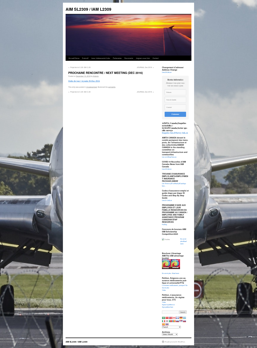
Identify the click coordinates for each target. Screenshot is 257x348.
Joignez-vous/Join (143, 58)
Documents (128, 58)
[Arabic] (163, 317)
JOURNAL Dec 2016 (145, 67)
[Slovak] (184, 321)
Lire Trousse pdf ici (168, 183)
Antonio (96, 76)
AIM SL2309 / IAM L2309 (88, 9)
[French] (177, 317)
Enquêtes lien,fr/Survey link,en (175, 132)
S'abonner (175, 114)
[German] (181, 317)
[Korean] (167, 321)
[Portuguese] (170, 321)
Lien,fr (164, 72)
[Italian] (163, 321)
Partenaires (117, 58)
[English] (174, 317)
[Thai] (167, 324)
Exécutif (85, 58)
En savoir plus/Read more (183, 241)
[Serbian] (181, 321)
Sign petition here (167, 307)
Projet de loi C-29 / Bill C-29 (79, 67)
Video (164, 290)
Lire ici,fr (165, 157)
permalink (111, 87)
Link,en (169, 72)
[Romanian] (174, 321)
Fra (163, 224)
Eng (166, 224)
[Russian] (177, 321)
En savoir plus (166, 273)
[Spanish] (163, 324)
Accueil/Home (74, 58)
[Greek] (184, 317)
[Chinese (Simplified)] (167, 317)
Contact (156, 58)
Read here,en (172, 157)
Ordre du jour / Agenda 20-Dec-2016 (84, 81)
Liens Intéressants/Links (100, 58)
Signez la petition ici (168, 304)
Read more (175, 273)
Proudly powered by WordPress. (175, 342)
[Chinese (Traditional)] (170, 317)
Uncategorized (91, 87)
